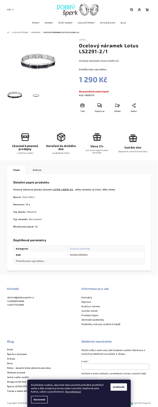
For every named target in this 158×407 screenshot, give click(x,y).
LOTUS (82, 40)
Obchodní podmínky (92, 320)
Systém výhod (89, 311)
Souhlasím (119, 387)
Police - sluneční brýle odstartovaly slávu (29, 368)
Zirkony (11, 359)
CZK (9, 9)
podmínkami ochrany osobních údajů (128, 373)
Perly (10, 363)
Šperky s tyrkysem (17, 354)
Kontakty (86, 297)
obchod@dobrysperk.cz (20, 297)
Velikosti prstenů (16, 372)
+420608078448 (15, 301)
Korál (10, 349)
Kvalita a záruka (90, 306)
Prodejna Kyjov (90, 315)
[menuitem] (36, 22)
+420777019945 (15, 305)
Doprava (86, 302)
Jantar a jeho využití (18, 377)
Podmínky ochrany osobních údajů (100, 324)
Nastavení (39, 399)
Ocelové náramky (80, 248)
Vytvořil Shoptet (142, 403)
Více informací (73, 391)
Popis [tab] (16, 170)
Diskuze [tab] (37, 170)
